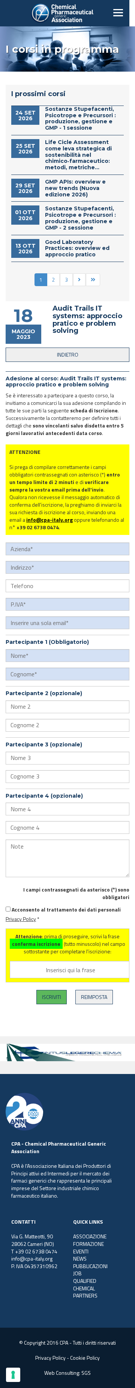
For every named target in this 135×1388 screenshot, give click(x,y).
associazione (89, 1236)
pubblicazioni (90, 1266)
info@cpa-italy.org (49, 520)
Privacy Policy (21, 919)
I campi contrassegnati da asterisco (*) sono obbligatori (76, 893)
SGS (86, 1373)
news (80, 1258)
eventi (80, 1251)
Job (77, 1273)
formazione (88, 1244)
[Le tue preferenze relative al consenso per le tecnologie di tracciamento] (13, 1375)
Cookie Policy (85, 1358)
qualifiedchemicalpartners (85, 1288)
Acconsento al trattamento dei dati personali (66, 909)
